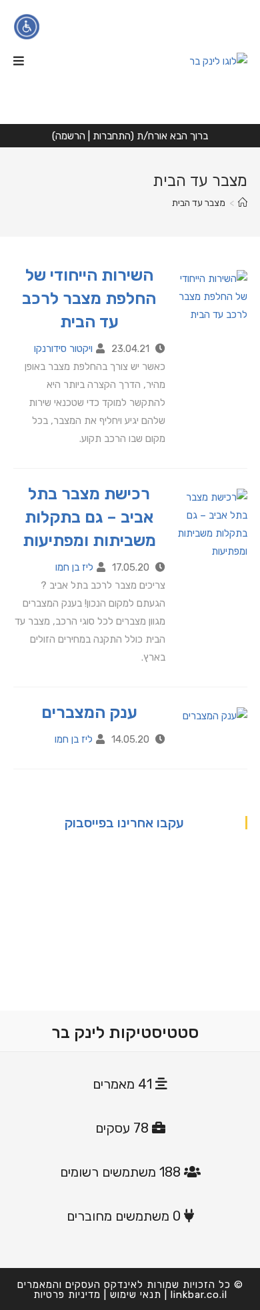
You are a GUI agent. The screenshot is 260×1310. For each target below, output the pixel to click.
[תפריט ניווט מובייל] (19, 61)
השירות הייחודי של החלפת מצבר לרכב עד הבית (89, 298)
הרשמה (70, 136)
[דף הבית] (242, 203)
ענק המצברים (89, 712)
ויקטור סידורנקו (63, 349)
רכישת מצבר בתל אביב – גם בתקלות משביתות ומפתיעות (89, 517)
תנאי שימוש (135, 1295)
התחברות (112, 136)
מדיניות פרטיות (67, 1295)
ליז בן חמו (74, 567)
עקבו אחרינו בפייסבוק (124, 823)
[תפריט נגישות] (26, 26)
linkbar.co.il (199, 1295)
